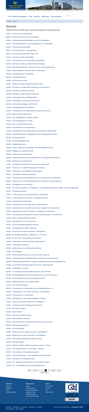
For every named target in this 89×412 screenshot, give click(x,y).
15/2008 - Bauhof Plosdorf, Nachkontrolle (18, 114)
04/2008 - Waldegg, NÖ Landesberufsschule (19, 151)
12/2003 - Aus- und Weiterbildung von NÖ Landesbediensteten (25, 365)
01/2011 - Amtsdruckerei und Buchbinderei (19, 33)
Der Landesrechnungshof (18, 16)
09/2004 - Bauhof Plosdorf (14, 312)
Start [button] (29, 370)
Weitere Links (49, 392)
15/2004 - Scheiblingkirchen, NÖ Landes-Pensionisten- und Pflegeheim (28, 291)
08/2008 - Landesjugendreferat (15, 137)
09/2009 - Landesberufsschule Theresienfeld (19, 74)
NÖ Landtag (49, 386)
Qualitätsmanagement (32, 390)
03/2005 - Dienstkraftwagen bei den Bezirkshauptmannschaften (25, 278)
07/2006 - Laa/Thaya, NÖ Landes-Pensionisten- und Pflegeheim (25, 231)
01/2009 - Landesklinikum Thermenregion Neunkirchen (23, 100)
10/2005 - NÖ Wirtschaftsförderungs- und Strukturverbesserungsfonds (27, 255)
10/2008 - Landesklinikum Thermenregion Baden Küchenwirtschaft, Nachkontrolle (31, 131)
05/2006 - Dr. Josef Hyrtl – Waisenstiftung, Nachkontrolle (23, 238)
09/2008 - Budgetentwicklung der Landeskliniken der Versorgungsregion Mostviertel (31, 134)
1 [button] (39, 370)
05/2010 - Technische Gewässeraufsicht (18, 47)
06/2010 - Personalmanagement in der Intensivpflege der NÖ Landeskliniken (29, 43)
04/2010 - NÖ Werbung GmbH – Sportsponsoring (21, 50)
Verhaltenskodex (30, 388)
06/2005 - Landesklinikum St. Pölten (17, 268)
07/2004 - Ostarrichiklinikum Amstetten (18, 318)
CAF (47, 390)
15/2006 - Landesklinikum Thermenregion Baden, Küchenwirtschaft (26, 204)
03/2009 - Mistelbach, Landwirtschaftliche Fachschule (22, 94)
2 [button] (42, 370)
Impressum (24, 407)
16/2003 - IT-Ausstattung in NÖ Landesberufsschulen (22, 352)
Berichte (37, 16)
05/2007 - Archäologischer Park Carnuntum (19, 184)
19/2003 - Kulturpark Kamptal (15, 342)
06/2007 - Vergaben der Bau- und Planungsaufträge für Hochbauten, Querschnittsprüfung (33, 181)
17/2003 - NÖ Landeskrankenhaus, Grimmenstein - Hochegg (25, 348)
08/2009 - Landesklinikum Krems (16, 77)
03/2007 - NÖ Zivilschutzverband (16, 191)
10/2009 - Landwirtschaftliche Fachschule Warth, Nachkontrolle (25, 70)
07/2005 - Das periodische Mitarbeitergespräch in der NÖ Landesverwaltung (29, 265)
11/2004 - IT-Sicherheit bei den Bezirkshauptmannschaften (24, 305)
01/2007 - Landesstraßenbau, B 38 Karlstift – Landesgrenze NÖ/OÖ (27, 198)
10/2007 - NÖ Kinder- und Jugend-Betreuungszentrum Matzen (25, 167)
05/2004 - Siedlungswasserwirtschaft (17, 325)
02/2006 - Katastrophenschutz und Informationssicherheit (23, 248)
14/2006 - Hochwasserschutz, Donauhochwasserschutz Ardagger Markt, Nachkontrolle (32, 208)
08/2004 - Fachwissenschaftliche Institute (18, 315)
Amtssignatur (16, 407)
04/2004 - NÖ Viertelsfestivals (15, 328)
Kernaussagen (56, 16)
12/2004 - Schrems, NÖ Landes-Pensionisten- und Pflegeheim (25, 302)
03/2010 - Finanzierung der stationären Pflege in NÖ (22, 54)
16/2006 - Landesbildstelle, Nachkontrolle (18, 201)
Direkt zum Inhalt (10, 13)
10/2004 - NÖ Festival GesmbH (15, 308)
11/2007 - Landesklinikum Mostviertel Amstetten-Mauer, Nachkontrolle (27, 164)
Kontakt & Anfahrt (11, 392)
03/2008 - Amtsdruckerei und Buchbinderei (19, 154)
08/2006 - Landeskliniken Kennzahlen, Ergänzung (21, 228)
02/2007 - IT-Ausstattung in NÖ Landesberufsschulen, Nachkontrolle (27, 194)
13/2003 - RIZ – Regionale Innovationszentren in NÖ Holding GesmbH (27, 362)
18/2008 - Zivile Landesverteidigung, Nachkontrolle (21, 104)
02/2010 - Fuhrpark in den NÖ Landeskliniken (20, 57)
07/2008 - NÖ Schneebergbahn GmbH (18, 141)
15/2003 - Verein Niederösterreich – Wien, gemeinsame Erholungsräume (28, 355)
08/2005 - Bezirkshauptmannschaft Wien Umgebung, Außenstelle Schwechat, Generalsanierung (35, 261)
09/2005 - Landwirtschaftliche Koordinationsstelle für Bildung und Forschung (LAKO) (32, 258)
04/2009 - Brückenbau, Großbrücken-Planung (20, 90)
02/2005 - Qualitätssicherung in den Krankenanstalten (22, 281)
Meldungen (45, 16)
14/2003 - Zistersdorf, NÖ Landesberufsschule (20, 358)
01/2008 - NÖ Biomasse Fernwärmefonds (19, 161)
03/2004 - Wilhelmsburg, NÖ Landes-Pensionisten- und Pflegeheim (26, 332)
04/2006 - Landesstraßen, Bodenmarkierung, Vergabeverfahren (25, 241)
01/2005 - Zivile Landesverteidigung (17, 285)
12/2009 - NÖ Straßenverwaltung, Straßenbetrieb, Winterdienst (25, 64)
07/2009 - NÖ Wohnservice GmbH (16, 80)
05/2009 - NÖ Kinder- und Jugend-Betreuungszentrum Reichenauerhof (28, 87)
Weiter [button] (53, 370)
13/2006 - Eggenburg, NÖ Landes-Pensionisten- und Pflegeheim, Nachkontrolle (30, 211)
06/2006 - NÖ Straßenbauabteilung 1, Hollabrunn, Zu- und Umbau (26, 234)
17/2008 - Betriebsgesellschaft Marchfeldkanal (20, 107)
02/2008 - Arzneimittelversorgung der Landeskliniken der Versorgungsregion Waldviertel (33, 157)
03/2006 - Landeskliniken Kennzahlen (17, 245)
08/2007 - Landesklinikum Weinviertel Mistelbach (21, 174)
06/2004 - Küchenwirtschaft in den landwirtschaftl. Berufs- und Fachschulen (29, 322)
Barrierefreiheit (10, 409)
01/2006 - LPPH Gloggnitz (14, 251)
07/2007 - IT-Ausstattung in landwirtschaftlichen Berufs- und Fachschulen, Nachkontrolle (33, 178)
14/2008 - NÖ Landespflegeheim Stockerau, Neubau (22, 117)
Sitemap (39, 407)
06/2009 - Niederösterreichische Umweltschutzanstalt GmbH (24, 84)
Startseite (8, 407)
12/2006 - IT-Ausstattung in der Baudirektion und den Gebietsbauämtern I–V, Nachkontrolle (34, 214)
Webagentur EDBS (77, 407)
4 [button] (48, 370)
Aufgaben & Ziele (30, 392)
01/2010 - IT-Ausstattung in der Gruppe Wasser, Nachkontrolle (25, 60)
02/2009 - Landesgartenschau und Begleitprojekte (21, 97)
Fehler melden (20, 409)
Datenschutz (32, 407)
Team (30, 16)
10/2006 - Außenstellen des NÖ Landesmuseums (21, 221)
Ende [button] (59, 370)
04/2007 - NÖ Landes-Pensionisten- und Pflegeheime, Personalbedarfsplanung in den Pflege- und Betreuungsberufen (42, 188)
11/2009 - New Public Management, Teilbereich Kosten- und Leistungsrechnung (30, 67)
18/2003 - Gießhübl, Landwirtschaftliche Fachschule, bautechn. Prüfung (28, 345)
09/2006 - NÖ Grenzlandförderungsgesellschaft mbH (22, 224)
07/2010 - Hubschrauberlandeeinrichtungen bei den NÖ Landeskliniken (27, 40)
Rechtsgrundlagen (31, 394)
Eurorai (48, 388)
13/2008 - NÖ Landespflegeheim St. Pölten (19, 121)
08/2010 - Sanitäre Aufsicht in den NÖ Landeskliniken (22, 37)
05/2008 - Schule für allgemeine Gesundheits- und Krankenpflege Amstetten (29, 147)
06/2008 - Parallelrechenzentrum (16, 144)
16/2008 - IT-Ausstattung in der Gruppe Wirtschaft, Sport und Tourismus (28, 111)
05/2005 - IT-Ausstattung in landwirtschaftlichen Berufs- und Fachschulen (28, 271)
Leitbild (28, 386)
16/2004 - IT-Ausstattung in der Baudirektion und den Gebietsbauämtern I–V (29, 288)
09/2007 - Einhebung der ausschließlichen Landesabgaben (24, 171)
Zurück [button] (35, 370)
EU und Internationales (32, 396)
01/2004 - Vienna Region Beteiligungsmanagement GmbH (24, 338)
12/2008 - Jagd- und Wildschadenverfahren (19, 124)
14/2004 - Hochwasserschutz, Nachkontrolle (19, 295)
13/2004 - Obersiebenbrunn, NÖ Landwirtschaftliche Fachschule (25, 298)
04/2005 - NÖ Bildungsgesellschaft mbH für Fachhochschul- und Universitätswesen (31, 275)
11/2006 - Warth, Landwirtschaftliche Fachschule (21, 218)
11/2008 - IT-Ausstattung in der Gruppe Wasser (20, 127)
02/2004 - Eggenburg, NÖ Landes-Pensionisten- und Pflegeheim (26, 335)
